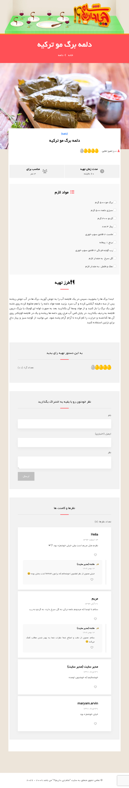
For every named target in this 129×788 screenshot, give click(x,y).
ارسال (26, 476)
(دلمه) (64, 134)
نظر (109, 452)
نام (109, 415)
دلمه (60, 55)
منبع (109, 151)
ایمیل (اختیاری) (103, 434)
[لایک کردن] (95, 555)
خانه (70, 55)
